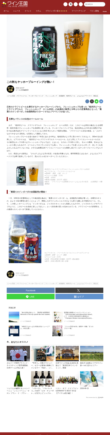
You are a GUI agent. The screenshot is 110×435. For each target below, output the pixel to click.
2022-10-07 (20, 88)
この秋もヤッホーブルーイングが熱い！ (31, 81)
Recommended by (91, 397)
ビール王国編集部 (22, 90)
